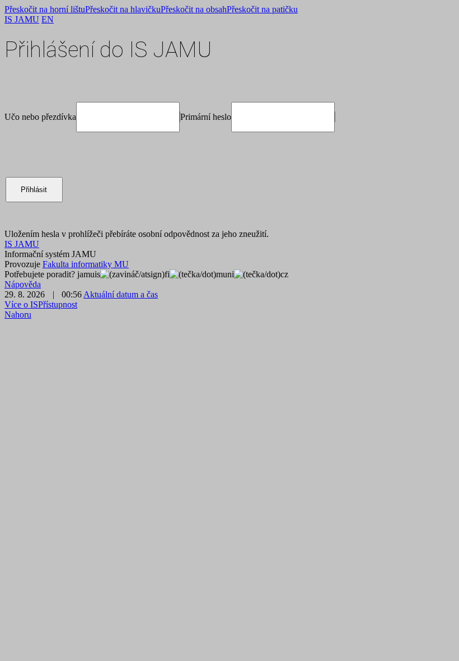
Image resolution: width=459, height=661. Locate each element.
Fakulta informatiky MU (86, 264)
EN (47, 19)
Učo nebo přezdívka (40, 117)
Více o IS (21, 304)
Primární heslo (205, 117)
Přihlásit (34, 189)
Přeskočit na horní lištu (44, 9)
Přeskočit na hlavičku (123, 9)
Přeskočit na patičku (262, 9)
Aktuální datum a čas (120, 294)
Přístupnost (57, 304)
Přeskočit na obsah (194, 9)
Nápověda (22, 284)
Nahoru (17, 314)
